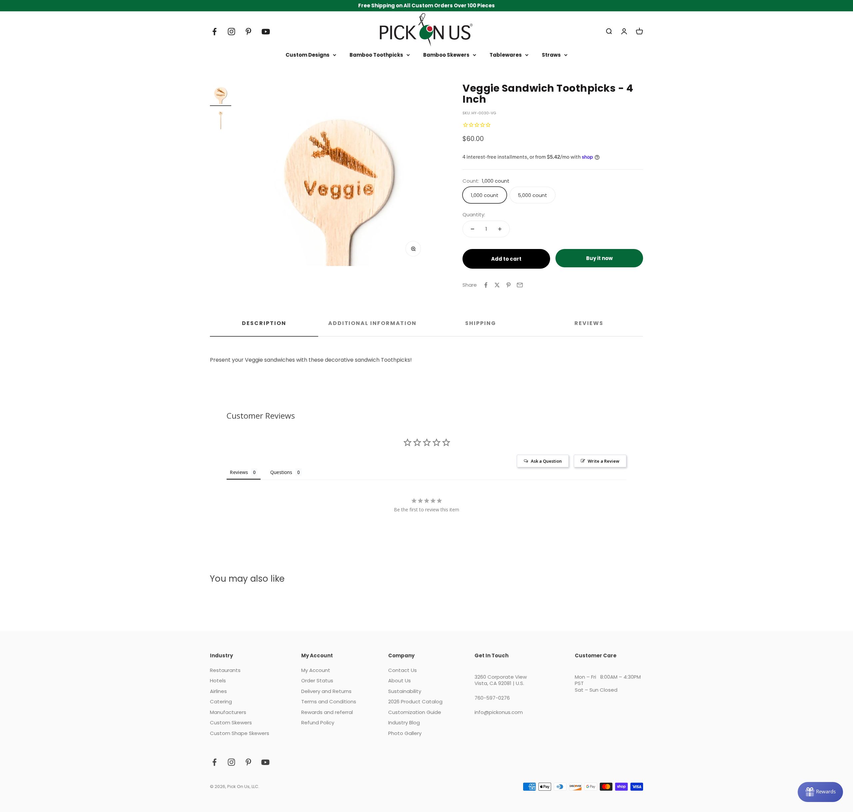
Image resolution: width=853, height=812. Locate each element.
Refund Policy (317, 722)
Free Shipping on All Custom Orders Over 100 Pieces (426, 5)
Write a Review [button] (603, 461)
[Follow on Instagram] (231, 31)
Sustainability (404, 691)
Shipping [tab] (480, 323)
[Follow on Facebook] (214, 31)
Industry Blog (404, 722)
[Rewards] (820, 792)
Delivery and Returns (326, 691)
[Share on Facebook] (485, 285)
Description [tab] (264, 323)
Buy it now (599, 258)
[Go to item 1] (220, 94)
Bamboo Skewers (446, 55)
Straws (551, 55)
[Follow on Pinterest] (248, 31)
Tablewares (505, 55)
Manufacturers (228, 712)
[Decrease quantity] (472, 229)
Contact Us (402, 670)
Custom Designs (308, 55)
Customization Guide (414, 712)
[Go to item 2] (220, 121)
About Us (399, 680)
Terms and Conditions (328, 701)
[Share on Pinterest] (508, 285)
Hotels (218, 680)
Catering (221, 701)
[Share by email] (519, 285)
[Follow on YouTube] (265, 31)
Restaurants (225, 670)
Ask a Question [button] (546, 461)
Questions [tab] (281, 472)
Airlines (218, 691)
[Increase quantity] (499, 229)
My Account (315, 670)
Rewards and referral (327, 712)
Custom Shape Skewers (239, 733)
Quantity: (473, 214)
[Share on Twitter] (497, 285)
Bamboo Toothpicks (376, 55)
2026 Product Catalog (415, 701)
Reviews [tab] (588, 323)
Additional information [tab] (372, 323)
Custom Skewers (231, 722)
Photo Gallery (405, 733)
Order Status (317, 680)
